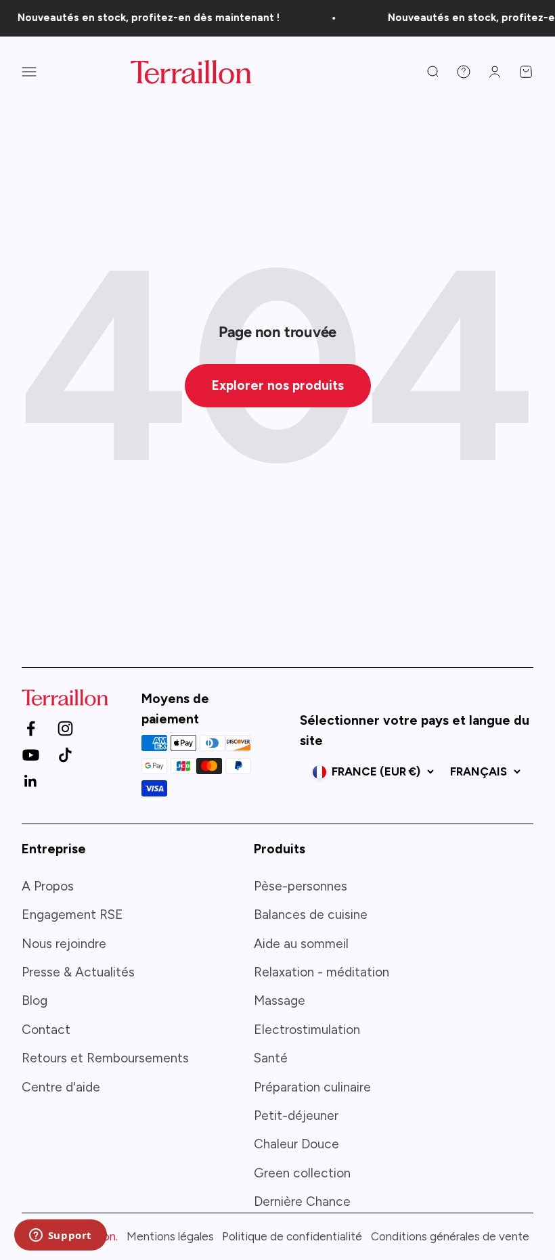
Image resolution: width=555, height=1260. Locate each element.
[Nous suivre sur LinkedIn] (31, 781)
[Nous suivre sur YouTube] (31, 755)
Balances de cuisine (311, 914)
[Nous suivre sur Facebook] (31, 728)
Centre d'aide (61, 1087)
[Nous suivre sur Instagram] (65, 728)
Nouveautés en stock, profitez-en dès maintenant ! (143, 18)
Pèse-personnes (300, 886)
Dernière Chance (302, 1201)
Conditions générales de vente (450, 1236)
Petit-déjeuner (296, 1115)
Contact (46, 1029)
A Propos (48, 886)
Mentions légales (170, 1236)
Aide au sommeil (301, 943)
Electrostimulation (307, 1029)
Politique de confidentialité (292, 1236)
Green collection (302, 1173)
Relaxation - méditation (321, 972)
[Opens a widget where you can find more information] (60, 1236)
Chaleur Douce (296, 1144)
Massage (279, 1000)
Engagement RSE (72, 914)
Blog (34, 1000)
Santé (271, 1058)
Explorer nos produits (278, 385)
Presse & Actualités (78, 972)
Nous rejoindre (64, 943)
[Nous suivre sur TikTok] (65, 755)
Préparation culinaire (312, 1087)
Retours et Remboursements (105, 1058)
